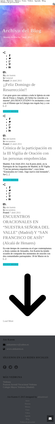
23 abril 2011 (16, 144)
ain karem (10, 75)
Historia (10, 0)
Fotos (24, 0)
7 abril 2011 (15, 212)
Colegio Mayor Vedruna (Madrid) (18, 387)
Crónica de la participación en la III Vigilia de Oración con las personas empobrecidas (27, 153)
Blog (44, 0)
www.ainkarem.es (15, 349)
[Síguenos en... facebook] (4, 367)
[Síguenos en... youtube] (16, 367)
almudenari (43, 397)
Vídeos (30, 0)
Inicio (3, 0)
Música (18, 0)
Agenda (37, 0)
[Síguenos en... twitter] (10, 367)
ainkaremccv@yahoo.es (18, 344)
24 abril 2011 (16, 80)
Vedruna (7, 382)
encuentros (10, 141)
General (9, 78)
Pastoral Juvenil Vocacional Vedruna (20, 384)
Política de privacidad (10, 2)
